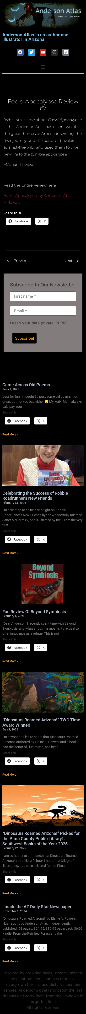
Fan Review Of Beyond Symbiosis (34, 611)
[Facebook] (20, 52)
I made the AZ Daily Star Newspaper (36, 906)
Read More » (10, 434)
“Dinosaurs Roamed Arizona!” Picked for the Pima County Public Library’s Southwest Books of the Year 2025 (41, 838)
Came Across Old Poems (26, 384)
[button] (43, 67)
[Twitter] (31, 52)
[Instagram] (54, 52)
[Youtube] (43, 52)
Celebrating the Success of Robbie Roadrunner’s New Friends (35, 496)
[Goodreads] (65, 52)
